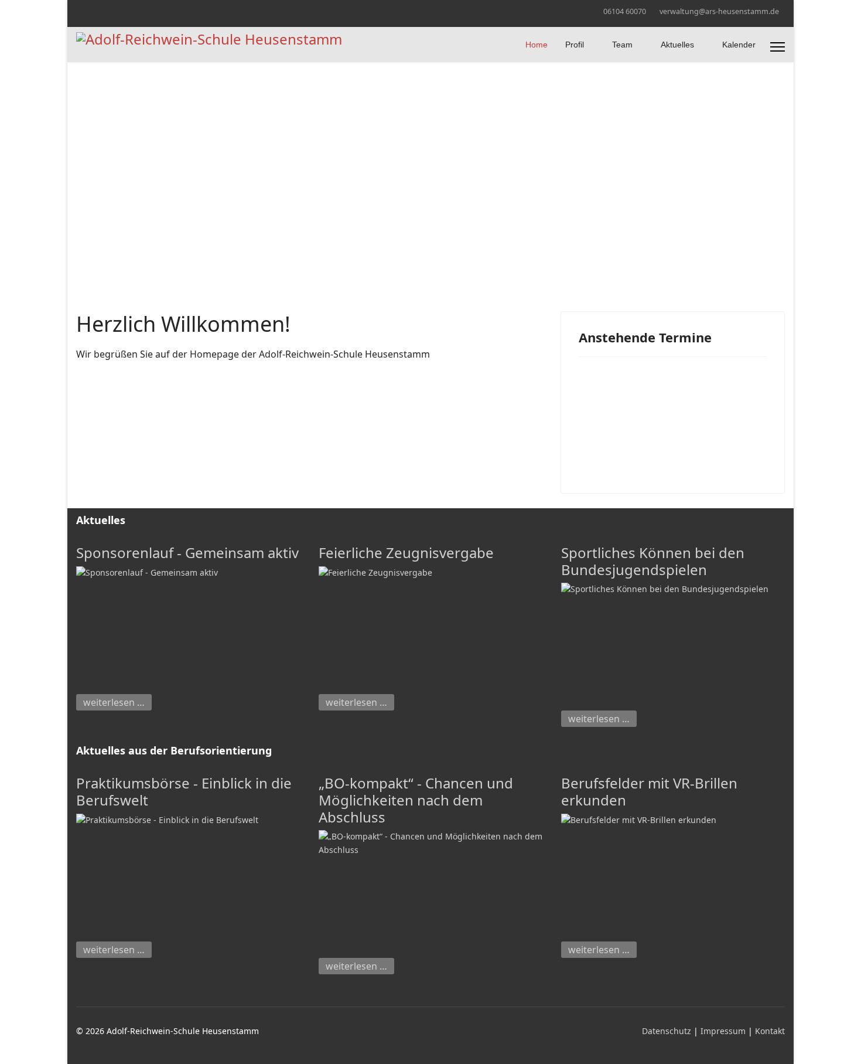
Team (622, 44)
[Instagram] (79, 10)
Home (536, 44)
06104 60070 (624, 11)
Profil (574, 44)
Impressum (724, 1030)
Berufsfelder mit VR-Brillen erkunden (649, 791)
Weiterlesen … (114, 702)
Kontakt (770, 1030)
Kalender (739, 44)
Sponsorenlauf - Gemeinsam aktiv (187, 552)
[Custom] (97, 10)
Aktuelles (677, 44)
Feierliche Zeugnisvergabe (406, 552)
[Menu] (777, 46)
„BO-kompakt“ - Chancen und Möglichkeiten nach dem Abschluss (416, 800)
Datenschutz (667, 1030)
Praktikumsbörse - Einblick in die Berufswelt (184, 791)
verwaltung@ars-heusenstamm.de (719, 11)
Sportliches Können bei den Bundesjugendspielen (652, 561)
